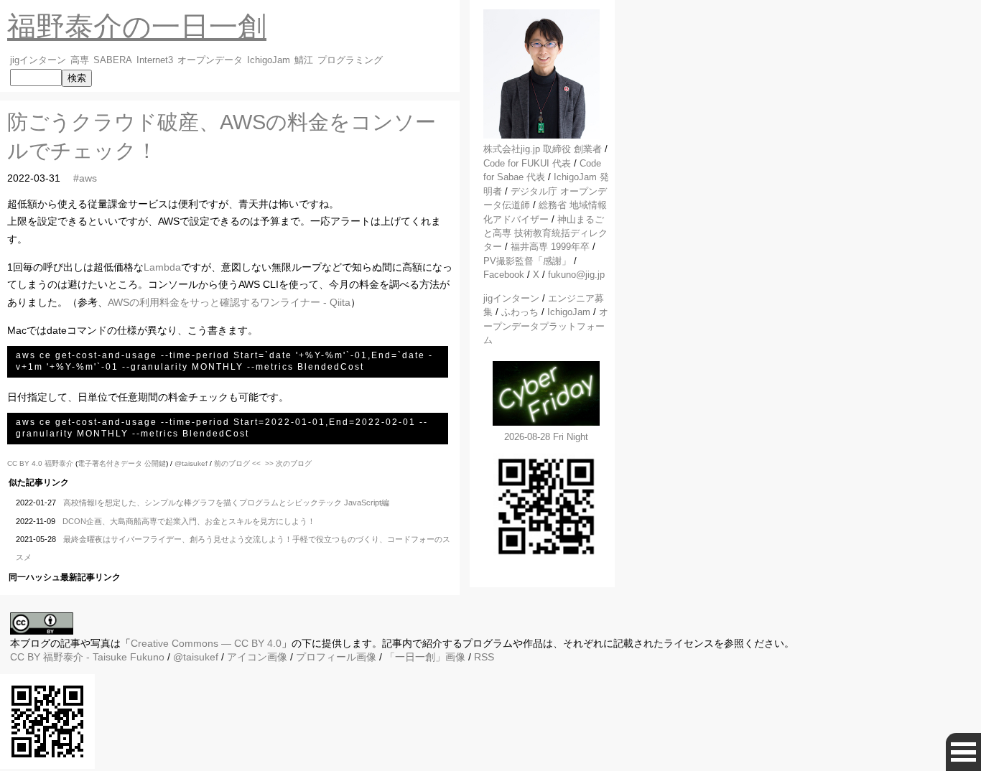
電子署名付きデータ (110, 463)
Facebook (503, 274)
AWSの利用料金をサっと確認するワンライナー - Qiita (229, 302)
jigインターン (38, 60)
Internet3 (154, 60)
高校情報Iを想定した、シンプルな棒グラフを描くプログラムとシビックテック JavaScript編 (226, 502)
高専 (79, 60)
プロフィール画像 (336, 657)
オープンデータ (210, 60)
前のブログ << (237, 463)
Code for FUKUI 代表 (527, 163)
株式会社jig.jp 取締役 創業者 (542, 149)
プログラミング (350, 60)
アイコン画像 (257, 657)
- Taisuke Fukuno (103, 657)
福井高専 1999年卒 (550, 246)
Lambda (162, 267)
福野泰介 (59, 463)
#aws (85, 178)
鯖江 (303, 60)
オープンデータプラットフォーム (545, 326)
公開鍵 (155, 463)
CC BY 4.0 (26, 463)
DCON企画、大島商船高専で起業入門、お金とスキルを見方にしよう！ (188, 521)
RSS (484, 657)
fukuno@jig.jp (576, 274)
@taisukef (191, 463)
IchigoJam (268, 60)
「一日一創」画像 (425, 657)
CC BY (25, 657)
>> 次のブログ (288, 463)
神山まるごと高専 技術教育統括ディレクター (545, 233)
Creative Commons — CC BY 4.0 (206, 643)
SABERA (112, 60)
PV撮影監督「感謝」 (527, 261)
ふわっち (520, 312)
